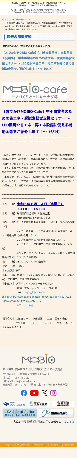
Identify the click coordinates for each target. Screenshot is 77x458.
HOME (5, 19)
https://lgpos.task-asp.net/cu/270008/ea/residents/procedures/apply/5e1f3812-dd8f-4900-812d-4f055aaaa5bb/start (37, 296)
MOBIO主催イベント (21, 19)
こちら (29, 305)
